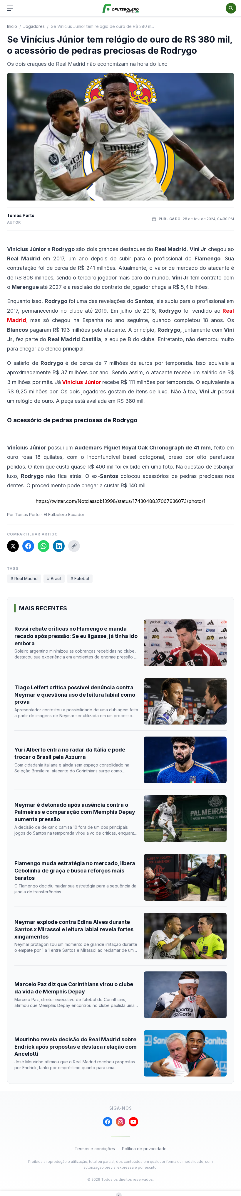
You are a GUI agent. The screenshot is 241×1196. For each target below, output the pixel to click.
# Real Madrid (24, 578)
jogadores (34, 26)
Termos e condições (95, 1148)
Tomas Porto (20, 215)
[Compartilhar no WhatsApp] (43, 546)
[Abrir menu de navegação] (10, 8)
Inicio (12, 26)
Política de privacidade (144, 1148)
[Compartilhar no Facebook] (28, 546)
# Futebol (80, 578)
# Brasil (54, 578)
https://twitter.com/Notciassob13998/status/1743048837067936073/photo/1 (120, 501)
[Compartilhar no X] (13, 546)
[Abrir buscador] (231, 8)
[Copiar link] (74, 546)
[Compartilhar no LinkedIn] (59, 546)
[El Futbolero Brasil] (120, 8)
